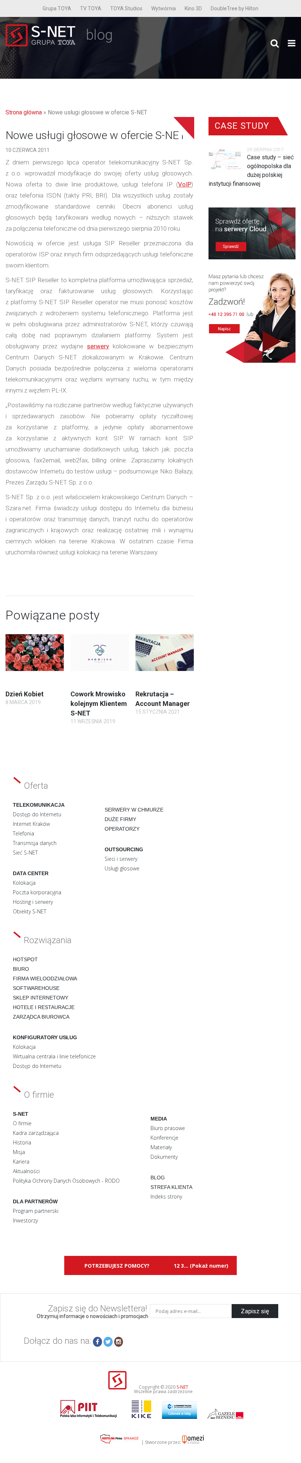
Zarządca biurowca (41, 1017)
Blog (157, 1177)
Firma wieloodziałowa (45, 978)
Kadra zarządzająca (36, 1132)
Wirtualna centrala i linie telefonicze (54, 1056)
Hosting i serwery (33, 901)
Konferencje (164, 1137)
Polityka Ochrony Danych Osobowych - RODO (66, 1180)
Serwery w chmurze (134, 810)
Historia (22, 1142)
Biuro (21, 969)
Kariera (21, 1161)
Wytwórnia (163, 8)
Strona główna (24, 112)
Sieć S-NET (25, 852)
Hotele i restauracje (44, 1007)
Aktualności (26, 1171)
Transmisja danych (35, 842)
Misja (19, 1151)
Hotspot (25, 959)
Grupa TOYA (57, 8)
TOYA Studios (126, 8)
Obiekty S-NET (29, 911)
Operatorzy (122, 829)
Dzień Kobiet (25, 694)
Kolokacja (24, 882)
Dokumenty (164, 1156)
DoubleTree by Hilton (234, 8)
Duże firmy (120, 819)
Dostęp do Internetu (37, 814)
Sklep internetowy (40, 998)
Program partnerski (35, 1210)
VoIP (184, 184)
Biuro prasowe (167, 1128)
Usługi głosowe (122, 868)
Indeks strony (166, 1196)
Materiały (161, 1147)
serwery (98, 346)
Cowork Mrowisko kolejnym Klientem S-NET (98, 703)
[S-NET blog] (43, 44)
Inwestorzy (25, 1220)
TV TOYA (90, 8)
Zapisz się (255, 1311)
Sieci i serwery (121, 858)
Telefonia (23, 833)
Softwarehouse (36, 988)
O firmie (22, 1123)
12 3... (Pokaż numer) (201, 1265)
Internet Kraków (31, 823)
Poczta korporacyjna (37, 892)
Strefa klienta (171, 1187)
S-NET (182, 1387)
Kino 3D (193, 8)
